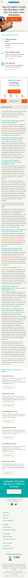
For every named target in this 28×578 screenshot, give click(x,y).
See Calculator (10, 69)
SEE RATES (8, 47)
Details (10, 96)
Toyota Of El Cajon (14, 80)
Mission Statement (8, 520)
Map (5, 96)
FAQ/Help (5, 524)
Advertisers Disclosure (9, 539)
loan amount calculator (16, 240)
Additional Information (9, 529)
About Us (5, 518)
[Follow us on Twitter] (16, 504)
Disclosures (6, 545)
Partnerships (6, 534)
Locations (8, 499)
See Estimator (10, 58)
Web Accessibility (8, 543)
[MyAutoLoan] (14, 2)
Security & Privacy (8, 548)
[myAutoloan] (14, 557)
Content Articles (7, 527)
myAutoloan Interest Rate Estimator (10, 259)
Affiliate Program (7, 536)
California (14, 499)
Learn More (8, 387)
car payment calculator (7, 238)
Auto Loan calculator (9, 269)
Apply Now (14, 19)
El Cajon (20, 499)
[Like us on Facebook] (12, 504)
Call (16, 96)
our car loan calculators (12, 128)
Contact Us (6, 515)
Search (22, 96)
